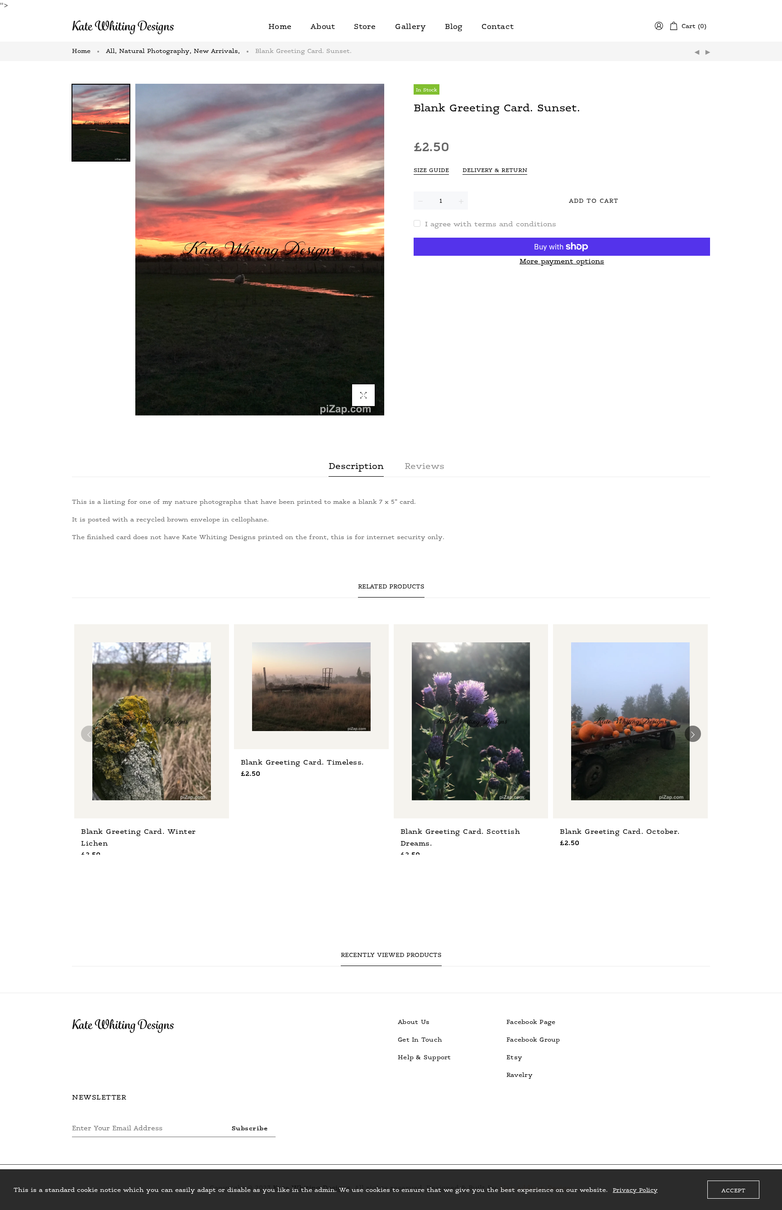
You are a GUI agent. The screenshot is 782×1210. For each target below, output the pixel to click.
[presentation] (89, 734)
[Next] (708, 52)
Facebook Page (530, 1021)
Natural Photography (155, 50)
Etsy (514, 1057)
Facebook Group (533, 1039)
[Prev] (697, 52)
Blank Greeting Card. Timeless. (302, 761)
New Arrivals (217, 50)
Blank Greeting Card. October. (620, 831)
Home (81, 50)
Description (356, 465)
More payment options (562, 261)
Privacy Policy (635, 1190)
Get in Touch (420, 1039)
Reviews (424, 465)
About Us (413, 1021)
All (111, 50)
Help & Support (424, 1057)
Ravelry (519, 1074)
